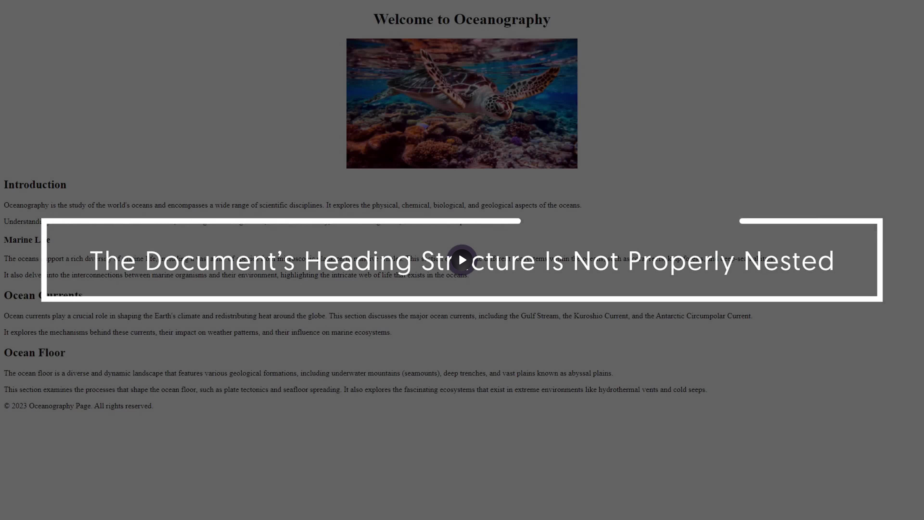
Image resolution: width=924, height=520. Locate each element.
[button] (462, 260)
